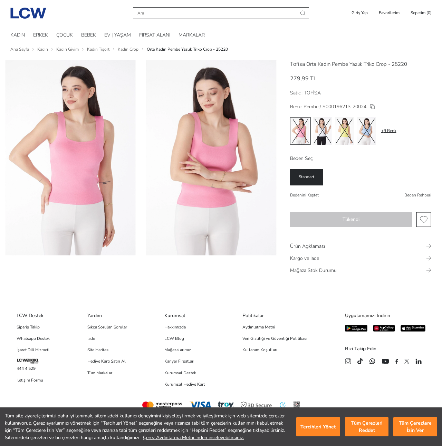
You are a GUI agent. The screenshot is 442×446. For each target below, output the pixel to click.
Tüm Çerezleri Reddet (367, 427)
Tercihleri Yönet (318, 427)
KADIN (17, 35)
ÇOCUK (64, 35)
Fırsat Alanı (154, 35)
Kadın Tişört (98, 49)
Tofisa (297, 64)
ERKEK (40, 35)
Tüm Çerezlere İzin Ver (415, 427)
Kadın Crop (128, 49)
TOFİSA (312, 93)
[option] (300, 131)
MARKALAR (192, 35)
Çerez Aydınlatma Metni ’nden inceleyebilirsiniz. (193, 437)
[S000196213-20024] (372, 106)
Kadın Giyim (67, 49)
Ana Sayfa (19, 49)
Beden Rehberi (417, 195)
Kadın (42, 49)
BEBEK (88, 35)
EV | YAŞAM (117, 35)
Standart (306, 177)
